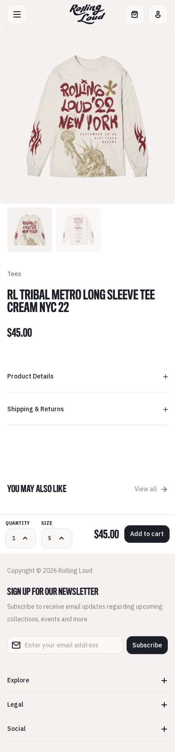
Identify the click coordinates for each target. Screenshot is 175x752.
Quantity (17, 523)
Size (46, 523)
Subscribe (147, 645)
